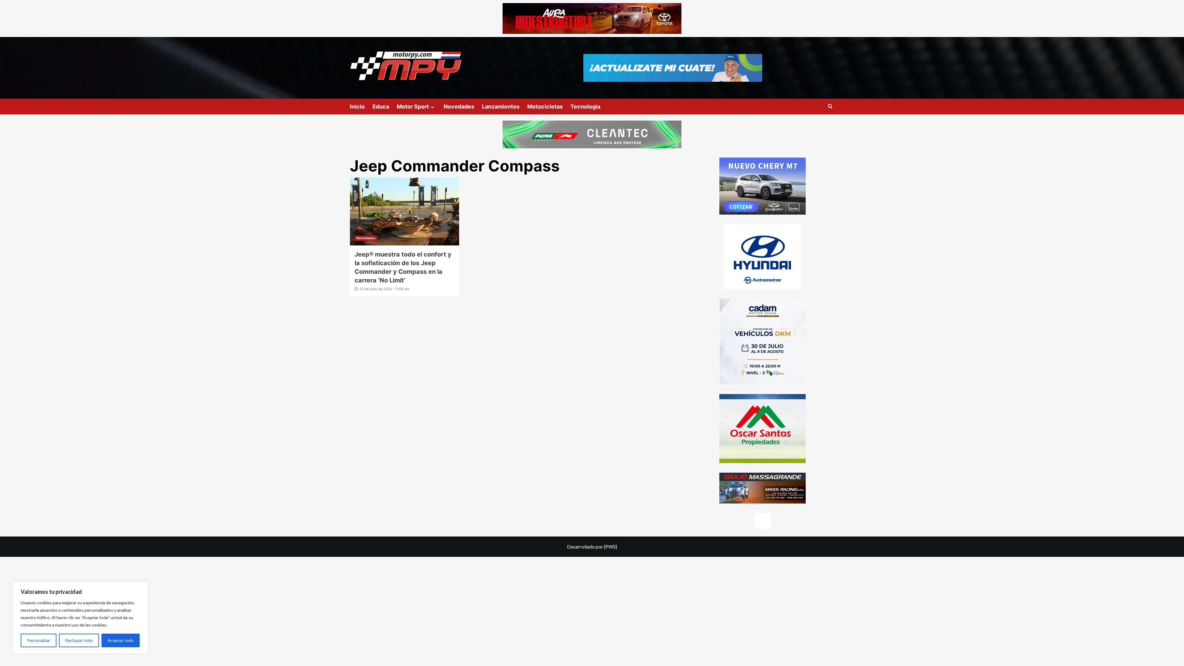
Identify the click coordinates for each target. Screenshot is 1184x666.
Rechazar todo (79, 640)
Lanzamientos (501, 106)
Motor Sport (413, 106)
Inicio (357, 106)
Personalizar (38, 640)
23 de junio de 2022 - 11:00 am (384, 289)
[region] (80, 618)
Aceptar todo (121, 640)
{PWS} (610, 546)
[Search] (830, 106)
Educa (380, 106)
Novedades (459, 106)
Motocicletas (545, 106)
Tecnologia (585, 106)
